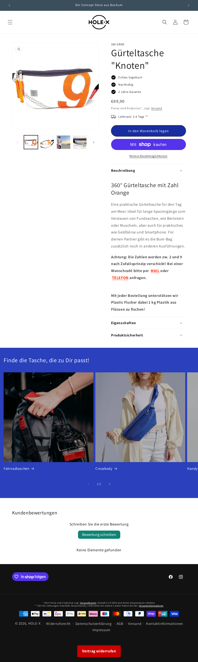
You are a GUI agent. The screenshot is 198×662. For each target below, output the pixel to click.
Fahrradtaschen (16, 468)
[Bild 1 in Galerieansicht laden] (31, 142)
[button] (10, 22)
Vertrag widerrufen (99, 651)
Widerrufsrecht (58, 623)
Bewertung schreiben (99, 534)
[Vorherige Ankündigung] (9, 5)
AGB (120, 623)
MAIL (155, 270)
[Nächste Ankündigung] (188, 5)
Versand (156, 108)
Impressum (101, 630)
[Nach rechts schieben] (93, 142)
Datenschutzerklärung (93, 623)
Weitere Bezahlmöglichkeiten (148, 156)
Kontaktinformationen (164, 623)
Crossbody (103, 468)
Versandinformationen (151, 605)
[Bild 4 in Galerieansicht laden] (80, 142)
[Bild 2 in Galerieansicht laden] (47, 142)
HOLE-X (34, 623)
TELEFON (120, 277)
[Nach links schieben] (17, 142)
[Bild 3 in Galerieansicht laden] (64, 142)
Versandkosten (88, 602)
